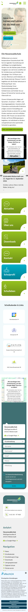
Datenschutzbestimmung (15, 474)
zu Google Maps (12, 435)
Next (26, 175)
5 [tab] (15, 44)
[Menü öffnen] (24, 3)
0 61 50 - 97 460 (15, 514)
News (7, 551)
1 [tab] (9, 44)
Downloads (9, 560)
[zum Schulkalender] (20, 3)
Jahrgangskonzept (11, 562)
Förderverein (9, 568)
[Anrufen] (2, 2)
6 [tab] (16, 44)
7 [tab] (18, 44)
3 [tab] (12, 44)
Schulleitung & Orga (11, 557)
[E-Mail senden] (2, 4)
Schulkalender (10, 554)
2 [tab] (11, 44)
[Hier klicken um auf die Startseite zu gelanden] (14, 3)
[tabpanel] (14, 28)
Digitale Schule (10, 565)
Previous (1, 175)
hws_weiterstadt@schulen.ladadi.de (13, 510)
